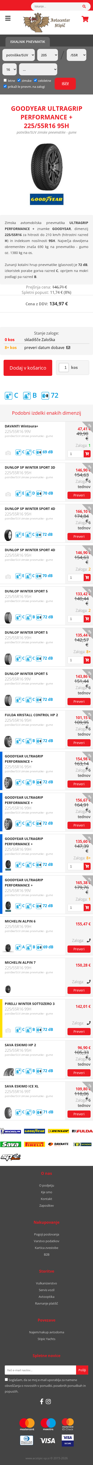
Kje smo (46, 1192)
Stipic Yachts (46, 1339)
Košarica (83, 19)
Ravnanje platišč (46, 1303)
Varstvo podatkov (46, 1241)
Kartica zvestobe (46, 1248)
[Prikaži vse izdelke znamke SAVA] (10, 1144)
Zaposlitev (46, 1205)
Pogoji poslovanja (46, 1234)
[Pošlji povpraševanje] (79, 495)
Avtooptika (46, 1296)
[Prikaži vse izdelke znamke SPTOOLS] (10, 1157)
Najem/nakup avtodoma (46, 1332)
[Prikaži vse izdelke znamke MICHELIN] (10, 1131)
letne (11, 80)
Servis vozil (46, 1290)
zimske (26, 80)
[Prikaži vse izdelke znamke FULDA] (82, 1131)
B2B (46, 1254)
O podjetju (46, 1185)
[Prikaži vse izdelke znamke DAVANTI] (58, 1144)
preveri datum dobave (44, 347)
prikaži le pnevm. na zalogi (26, 86)
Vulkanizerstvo (46, 1283)
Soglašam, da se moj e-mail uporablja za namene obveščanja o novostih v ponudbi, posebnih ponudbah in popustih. (45, 1386)
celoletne (44, 80)
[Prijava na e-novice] (82, 1370)
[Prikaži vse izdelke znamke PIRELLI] (34, 1144)
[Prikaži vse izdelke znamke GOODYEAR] (34, 1131)
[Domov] (46, 23)
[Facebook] (41, 1401)
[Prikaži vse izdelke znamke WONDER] (82, 1144)
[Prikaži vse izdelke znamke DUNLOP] (58, 1131)
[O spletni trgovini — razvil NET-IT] (79, 1458)
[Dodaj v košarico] (87, 453)
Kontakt (46, 1199)
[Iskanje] (87, 6)
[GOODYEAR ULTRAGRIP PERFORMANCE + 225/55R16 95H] (46, 174)
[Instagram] (48, 1401)
